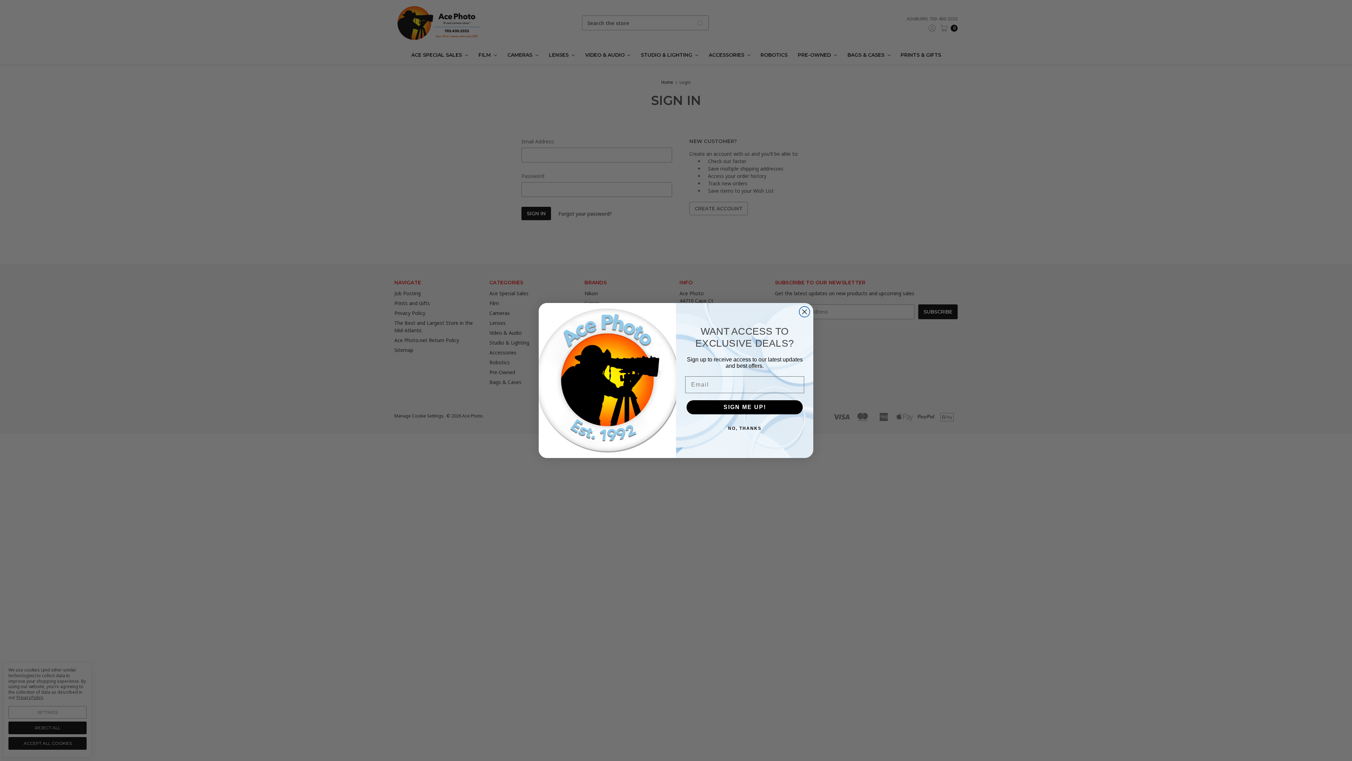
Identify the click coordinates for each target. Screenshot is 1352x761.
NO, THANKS (745, 428)
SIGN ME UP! (745, 407)
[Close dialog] (804, 312)
